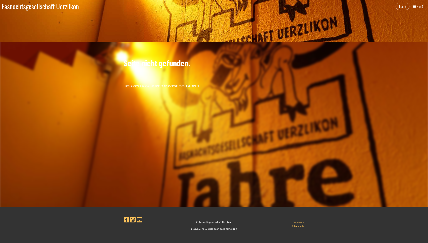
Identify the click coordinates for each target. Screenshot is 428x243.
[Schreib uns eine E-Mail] (139, 221)
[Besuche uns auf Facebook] (126, 221)
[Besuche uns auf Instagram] (133, 221)
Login (402, 6)
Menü (419, 6)
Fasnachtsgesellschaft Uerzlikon (40, 6)
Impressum (298, 222)
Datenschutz (298, 226)
